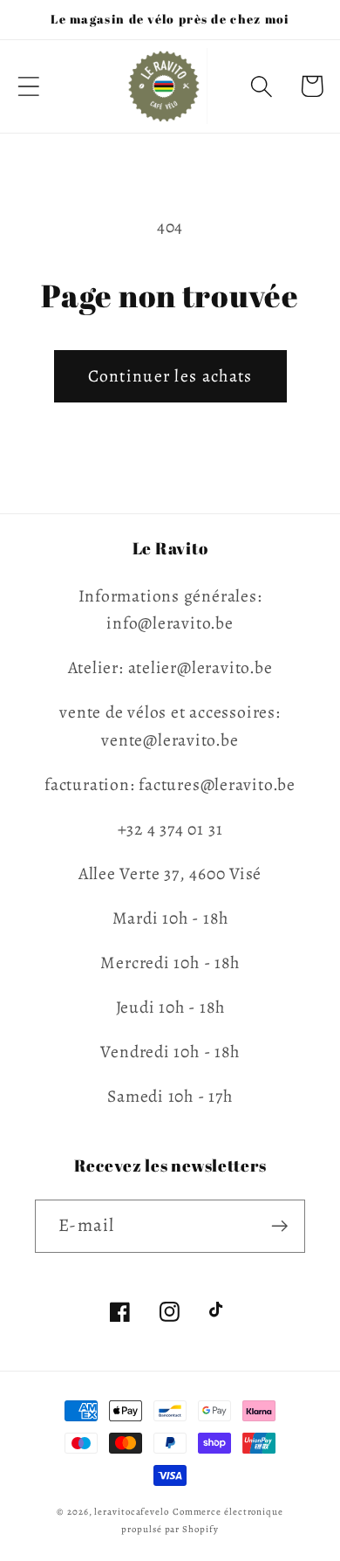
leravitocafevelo (131, 1511)
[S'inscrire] (279, 1226)
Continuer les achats (170, 376)
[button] (28, 86)
